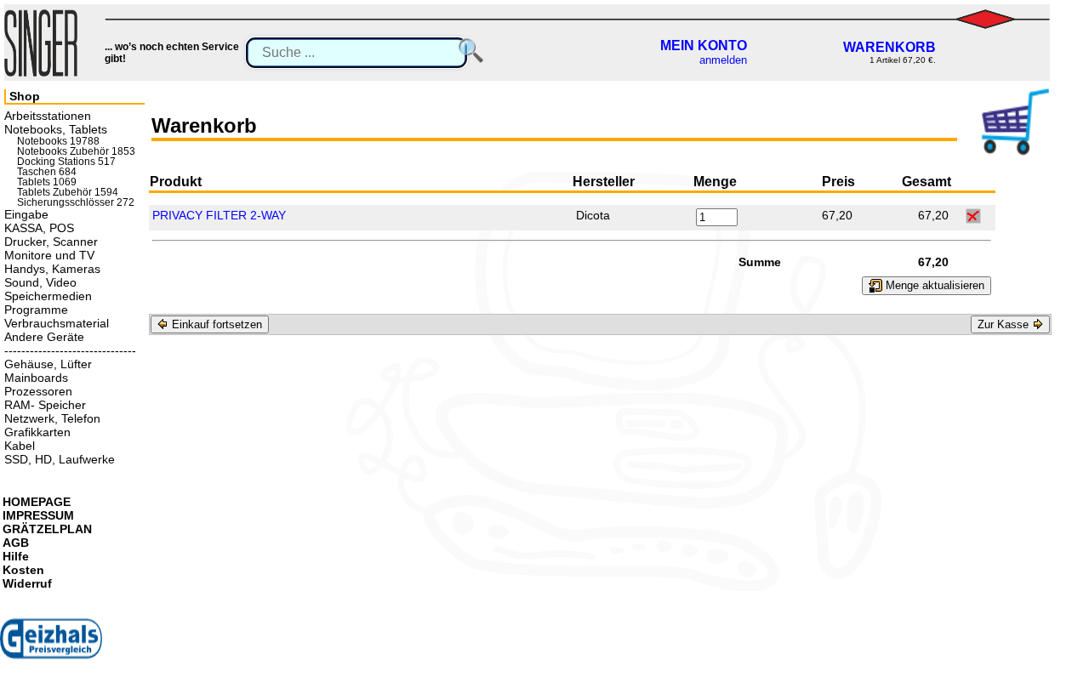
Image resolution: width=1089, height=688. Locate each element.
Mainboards (36, 377)
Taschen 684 (47, 172)
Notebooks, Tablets (55, 129)
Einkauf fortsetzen (215, 324)
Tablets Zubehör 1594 (67, 192)
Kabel (19, 445)
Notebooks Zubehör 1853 (76, 151)
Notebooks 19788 (58, 141)
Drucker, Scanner (51, 241)
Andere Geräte (44, 337)
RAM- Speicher (45, 405)
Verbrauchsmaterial (56, 323)
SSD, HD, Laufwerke (59, 459)
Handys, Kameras (52, 269)
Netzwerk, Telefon (52, 418)
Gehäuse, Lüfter (48, 364)
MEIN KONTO (703, 45)
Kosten (23, 570)
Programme (36, 309)
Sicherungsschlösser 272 (75, 202)
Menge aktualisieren (933, 285)
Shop (24, 96)
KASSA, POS (39, 228)
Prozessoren (38, 391)
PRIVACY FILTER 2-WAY (219, 215)
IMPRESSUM (38, 515)
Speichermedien (48, 296)
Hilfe (16, 556)
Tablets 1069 (47, 182)
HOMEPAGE (37, 502)
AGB (16, 542)
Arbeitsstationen (47, 115)
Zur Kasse (1005, 324)
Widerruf (27, 583)
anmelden (723, 60)
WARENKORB (889, 47)
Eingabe (26, 214)
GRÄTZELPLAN (47, 529)
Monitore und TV (49, 255)
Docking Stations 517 (66, 161)
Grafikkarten (37, 432)
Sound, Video (40, 282)
